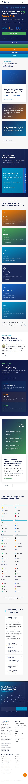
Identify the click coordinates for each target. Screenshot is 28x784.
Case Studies (18, 758)
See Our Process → (9, 378)
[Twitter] (5, 750)
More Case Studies (9, 141)
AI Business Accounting (6, 773)
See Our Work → (14, 37)
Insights (17, 762)
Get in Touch (21, 708)
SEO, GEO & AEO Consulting (21, 725)
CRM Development (19, 731)
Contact (17, 765)
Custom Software (19, 729)
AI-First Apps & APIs (19, 733)
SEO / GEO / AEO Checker (6, 769)
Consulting (17, 741)
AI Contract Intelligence (6, 765)
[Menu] (25, 2)
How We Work (18, 760)
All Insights (7, 485)
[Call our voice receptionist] (25, 775)
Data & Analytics (18, 735)
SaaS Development (19, 727)
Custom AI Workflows (5, 771)
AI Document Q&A (5, 762)
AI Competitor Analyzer (6, 760)
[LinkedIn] (2, 750)
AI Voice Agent (4, 756)
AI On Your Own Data (5, 767)
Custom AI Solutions (19, 723)
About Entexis (18, 756)
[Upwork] (8, 750)
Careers (17, 767)
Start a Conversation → (14, 33)
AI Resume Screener (5, 758)
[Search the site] (22, 2)
